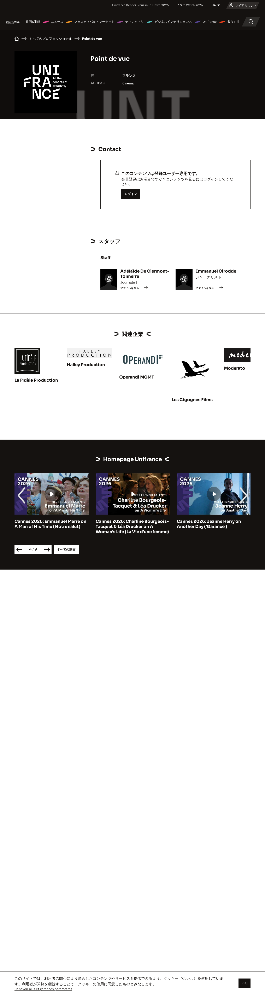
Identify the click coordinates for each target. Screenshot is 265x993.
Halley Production (86, 364)
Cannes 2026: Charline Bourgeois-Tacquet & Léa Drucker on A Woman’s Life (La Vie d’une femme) (132, 526)
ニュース (57, 22)
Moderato (234, 368)
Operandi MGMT (136, 377)
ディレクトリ (134, 22)
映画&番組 (33, 22)
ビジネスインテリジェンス (173, 22)
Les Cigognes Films (192, 399)
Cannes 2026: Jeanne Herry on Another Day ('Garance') (209, 524)
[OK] (244, 983)
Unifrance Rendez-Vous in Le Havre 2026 (140, 5)
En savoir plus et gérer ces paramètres (43, 989)
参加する (233, 22)
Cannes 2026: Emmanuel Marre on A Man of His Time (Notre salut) (50, 524)
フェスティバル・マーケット (94, 22)
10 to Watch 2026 (190, 5)
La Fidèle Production (36, 380)
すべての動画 (66, 549)
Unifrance (210, 22)
